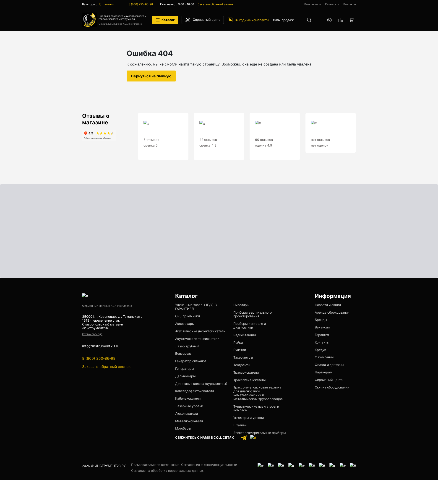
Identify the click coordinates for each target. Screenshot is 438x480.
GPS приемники (187, 316)
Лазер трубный (187, 346)
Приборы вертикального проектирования (252, 314)
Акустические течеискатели (197, 339)
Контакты (322, 342)
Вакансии (322, 327)
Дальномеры (185, 376)
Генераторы (184, 368)
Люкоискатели (186, 413)
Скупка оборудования (332, 387)
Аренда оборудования (332, 312)
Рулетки (239, 350)
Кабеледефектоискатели (194, 391)
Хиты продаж (283, 20)
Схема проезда (92, 334)
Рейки (238, 342)
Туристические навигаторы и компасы (256, 408)
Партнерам (323, 372)
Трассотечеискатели (249, 380)
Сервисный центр (329, 380)
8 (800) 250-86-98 (141, 4)
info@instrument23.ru (100, 346)
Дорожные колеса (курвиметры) (201, 384)
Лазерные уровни (189, 406)
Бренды (321, 320)
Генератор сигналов (190, 361)
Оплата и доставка (329, 365)
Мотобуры (183, 428)
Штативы (240, 425)
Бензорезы (183, 353)
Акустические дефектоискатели (200, 331)
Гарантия (322, 335)
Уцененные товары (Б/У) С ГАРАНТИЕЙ (196, 307)
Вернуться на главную (151, 76)
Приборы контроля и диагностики (249, 325)
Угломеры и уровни (248, 418)
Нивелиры (241, 305)
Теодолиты (241, 365)
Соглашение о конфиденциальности (209, 465)
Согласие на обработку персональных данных (167, 470)
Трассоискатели (246, 372)
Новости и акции (328, 305)
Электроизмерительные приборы (259, 433)
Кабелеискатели (188, 398)
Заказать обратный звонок (215, 4)
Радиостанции (244, 335)
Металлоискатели (189, 421)
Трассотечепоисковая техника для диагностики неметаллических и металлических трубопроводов (258, 393)
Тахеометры (243, 357)
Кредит (320, 350)
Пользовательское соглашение (155, 465)
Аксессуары (185, 323)
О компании (324, 357)
